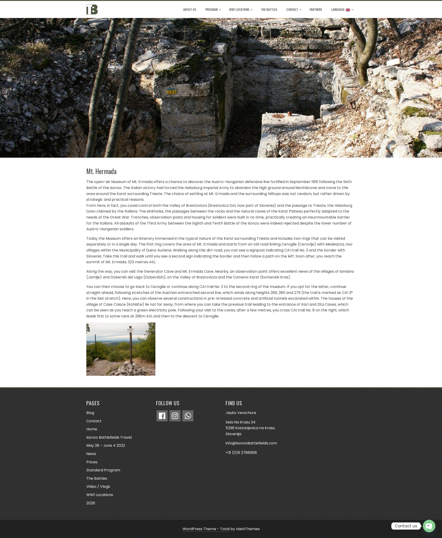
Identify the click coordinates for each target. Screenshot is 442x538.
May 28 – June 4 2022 (105, 445)
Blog (90, 412)
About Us (189, 9)
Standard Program (103, 470)
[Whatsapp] (187, 415)
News (91, 453)
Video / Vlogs (98, 486)
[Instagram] (174, 415)
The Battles (269, 9)
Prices (91, 462)
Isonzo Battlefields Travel (109, 437)
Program (211, 9)
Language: (338, 9)
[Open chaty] (429, 526)
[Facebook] (162, 415)
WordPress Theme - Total (206, 529)
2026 (90, 503)
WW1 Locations (239, 9)
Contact (292, 9)
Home (91, 429)
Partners (316, 9)
